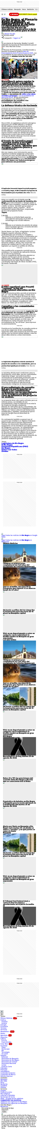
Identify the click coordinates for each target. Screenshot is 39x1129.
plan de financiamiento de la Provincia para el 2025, (18, 52)
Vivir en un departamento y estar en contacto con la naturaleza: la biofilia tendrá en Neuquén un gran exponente (19, 635)
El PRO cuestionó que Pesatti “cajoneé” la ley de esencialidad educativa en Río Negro (18, 289)
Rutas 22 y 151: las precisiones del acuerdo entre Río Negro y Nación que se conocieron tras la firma (18, 779)
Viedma (3, 1087)
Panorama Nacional (9, 1063)
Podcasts (3, 1070)
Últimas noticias (7, 9)
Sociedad (3, 1046)
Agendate (5, 1035)
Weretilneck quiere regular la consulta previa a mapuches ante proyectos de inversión (18, 83)
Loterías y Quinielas (7, 1095)
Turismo (3, 1028)
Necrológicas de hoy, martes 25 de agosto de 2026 (18, 757)
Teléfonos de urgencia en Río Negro (13, 1102)
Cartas (4, 1065)
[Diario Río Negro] (5, 14)
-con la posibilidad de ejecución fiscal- (18, 96)
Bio (3, 1050)
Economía (4, 1026)
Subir (4, 1112)
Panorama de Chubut (9, 1062)
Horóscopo (6, 1049)
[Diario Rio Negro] (2, 1114)
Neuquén (17, 9)
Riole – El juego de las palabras (11, 1098)
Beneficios (4, 1106)
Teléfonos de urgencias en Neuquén (13, 1103)
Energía (3, 1025)
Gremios (5, 1021)
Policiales (3, 1068)
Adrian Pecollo (9, 34)
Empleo (3, 1090)
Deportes (3, 1037)
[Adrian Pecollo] (2, 32)
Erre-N (4, 1040)
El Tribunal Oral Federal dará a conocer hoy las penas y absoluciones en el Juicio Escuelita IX (18, 903)
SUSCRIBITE (28, 14)
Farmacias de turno (7, 1097)
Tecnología (6, 1052)
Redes (2, 1033)
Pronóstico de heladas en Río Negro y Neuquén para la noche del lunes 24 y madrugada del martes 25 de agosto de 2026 (19, 803)
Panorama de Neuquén (10, 1058)
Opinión (3, 1055)
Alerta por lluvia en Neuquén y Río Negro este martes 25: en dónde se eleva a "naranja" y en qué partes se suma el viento (19, 828)
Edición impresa (6, 1076)
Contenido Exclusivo (7, 1073)
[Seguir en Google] (2, 48)
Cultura (3, 1039)
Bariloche (30, 9)
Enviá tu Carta (7, 1066)
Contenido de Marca (7, 1074)
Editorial (5, 1057)
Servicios (3, 1029)
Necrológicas (5, 1094)
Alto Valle (3, 1081)
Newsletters (7, 1031)
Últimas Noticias (8, 1018)
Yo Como (5, 1054)
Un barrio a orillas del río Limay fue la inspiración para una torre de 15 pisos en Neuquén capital (19, 611)
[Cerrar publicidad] (2, 1011)
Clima (4, 1047)
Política (4, 18)
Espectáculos (6, 1042)
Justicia (4, 1023)
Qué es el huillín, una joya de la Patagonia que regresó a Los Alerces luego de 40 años (19, 588)
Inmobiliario (4, 1071)
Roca (24, 9)
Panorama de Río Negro (10, 1060)
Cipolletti (3, 1086)
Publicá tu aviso (6, 1092)
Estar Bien (6, 1044)
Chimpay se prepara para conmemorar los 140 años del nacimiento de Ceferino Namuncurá (18, 565)
